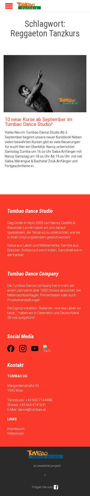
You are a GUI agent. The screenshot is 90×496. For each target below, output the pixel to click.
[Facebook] (10, 348)
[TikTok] (46, 348)
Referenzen (15, 433)
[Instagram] (22, 348)
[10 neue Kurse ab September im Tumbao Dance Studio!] (45, 83)
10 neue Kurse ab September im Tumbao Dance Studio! (38, 122)
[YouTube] (34, 348)
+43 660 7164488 (39, 400)
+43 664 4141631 (32, 405)
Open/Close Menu (9, 6)
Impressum (16, 429)
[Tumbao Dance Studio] (29, 6)
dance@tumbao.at (32, 409)
